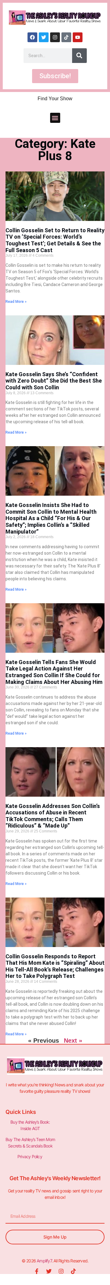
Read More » (16, 301)
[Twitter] (44, 37)
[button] (55, 118)
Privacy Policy (30, 1156)
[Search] (79, 55)
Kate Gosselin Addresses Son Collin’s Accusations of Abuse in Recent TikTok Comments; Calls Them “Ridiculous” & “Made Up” (53, 816)
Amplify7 (44, 1260)
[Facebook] (32, 37)
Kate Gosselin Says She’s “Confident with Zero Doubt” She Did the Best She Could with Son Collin (54, 381)
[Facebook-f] (36, 1271)
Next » (73, 1040)
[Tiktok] (66, 37)
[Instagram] (55, 37)
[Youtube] (77, 37)
